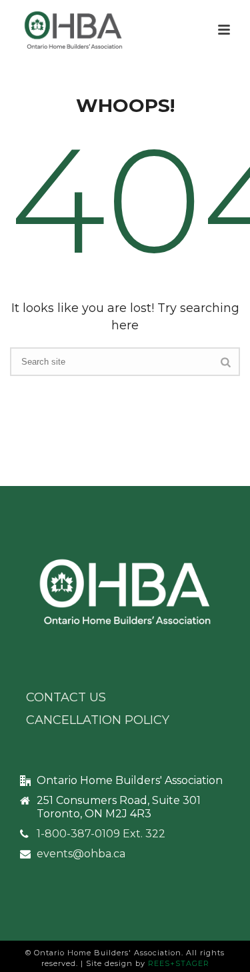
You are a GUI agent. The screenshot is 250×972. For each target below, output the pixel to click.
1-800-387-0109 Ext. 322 (101, 834)
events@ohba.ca (81, 854)
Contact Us (66, 697)
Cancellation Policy (97, 720)
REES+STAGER (178, 963)
